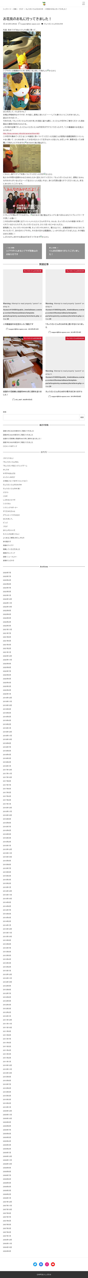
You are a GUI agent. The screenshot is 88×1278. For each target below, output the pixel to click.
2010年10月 (7, 1073)
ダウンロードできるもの (11, 515)
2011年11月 (7, 1023)
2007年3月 (7, 1228)
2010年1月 (7, 1107)
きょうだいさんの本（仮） (11, 488)
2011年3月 (7, 1054)
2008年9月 (7, 1168)
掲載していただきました (11, 549)
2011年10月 (7, 1027)
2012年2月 (7, 1012)
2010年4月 (7, 1096)
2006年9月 (7, 1251)
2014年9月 (7, 902)
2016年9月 (7, 819)
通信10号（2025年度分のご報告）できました (18, 431)
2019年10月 (7, 705)
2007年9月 (7, 1213)
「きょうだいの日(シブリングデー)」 (15, 466)
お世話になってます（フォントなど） (15, 481)
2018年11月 (7, 735)
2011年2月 (7, 1058)
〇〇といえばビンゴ (10, 446)
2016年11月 (7, 811)
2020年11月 (7, 660)
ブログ (5, 526)
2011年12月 (7, 1020)
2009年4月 (7, 1141)
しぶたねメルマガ (9, 500)
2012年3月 (7, 1008)
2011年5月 (7, 1046)
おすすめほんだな (9, 473)
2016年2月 (7, 842)
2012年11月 (7, 978)
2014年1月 (7, 925)
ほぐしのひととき (9, 530)
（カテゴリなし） (8, 458)
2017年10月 (7, 777)
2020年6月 (7, 675)
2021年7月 (7, 633)
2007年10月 (7, 1209)
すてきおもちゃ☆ (9, 511)
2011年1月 (7, 1061)
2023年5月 (7, 591)
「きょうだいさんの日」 (11, 462)
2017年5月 (7, 792)
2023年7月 (7, 588)
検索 (4, 412)
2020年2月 (7, 690)
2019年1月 (7, 728)
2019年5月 (7, 716)
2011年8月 (7, 1035)
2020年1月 (7, 694)
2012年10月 (7, 982)
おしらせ (6, 469)
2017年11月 (7, 773)
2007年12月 (7, 1202)
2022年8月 (7, 610)
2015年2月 (7, 883)
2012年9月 (7, 986)
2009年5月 (7, 1137)
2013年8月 (7, 944)
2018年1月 (7, 766)
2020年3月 (7, 686)
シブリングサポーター (10, 507)
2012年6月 (7, 997)
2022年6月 (7, 614)
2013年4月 (7, 959)
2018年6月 (7, 751)
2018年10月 (7, 739)
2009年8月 (7, 1126)
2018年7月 (7, 747)
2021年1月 (7, 652)
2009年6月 (7, 1133)
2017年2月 (7, 800)
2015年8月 (7, 864)
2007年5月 (7, 1224)
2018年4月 (7, 754)
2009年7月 (7, 1130)
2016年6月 (7, 830)
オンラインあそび (9, 477)
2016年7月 (7, 826)
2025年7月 (7, 576)
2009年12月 (7, 1111)
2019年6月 (7, 713)
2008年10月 (7, 1164)
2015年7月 (7, 868)
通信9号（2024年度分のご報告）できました (18, 435)
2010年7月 (7, 1084)
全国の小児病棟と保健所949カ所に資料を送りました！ (22, 438)
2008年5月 (7, 1183)
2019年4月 (7, 720)
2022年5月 (7, 618)
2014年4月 (7, 917)
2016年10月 (7, 815)
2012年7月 (7, 993)
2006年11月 (7, 1243)
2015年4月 (7, 876)
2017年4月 (7, 796)
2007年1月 (7, 1236)
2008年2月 (7, 1194)
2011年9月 (7, 1031)
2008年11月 (7, 1160)
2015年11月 (7, 853)
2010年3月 (7, 1099)
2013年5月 (7, 955)
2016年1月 (7, 845)
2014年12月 (7, 891)
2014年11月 (7, 895)
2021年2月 (7, 648)
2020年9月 (7, 663)
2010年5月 (7, 1092)
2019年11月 (7, 701)
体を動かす (7, 541)
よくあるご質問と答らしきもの (13, 538)
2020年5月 (7, 679)
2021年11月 (7, 629)
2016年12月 (7, 808)
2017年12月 (7, 770)
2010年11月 (7, 1069)
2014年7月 (7, 910)
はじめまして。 (8, 519)
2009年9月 (7, 1122)
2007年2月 (7, 1232)
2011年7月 (7, 1039)
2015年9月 (7, 861)
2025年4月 (7, 580)
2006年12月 (7, 1240)
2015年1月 (7, 887)
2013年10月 (7, 936)
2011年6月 (7, 1042)
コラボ (5, 496)
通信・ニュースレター (10, 557)
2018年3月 (7, 758)
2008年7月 (7, 1175)
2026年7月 (7, 572)
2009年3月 (7, 1145)
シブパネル (7, 504)
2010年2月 (7, 1103)
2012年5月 (7, 1001)
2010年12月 (7, 1065)
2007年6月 (7, 1221)
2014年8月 (7, 906)
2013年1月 (7, 970)
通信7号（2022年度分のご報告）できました (18, 442)
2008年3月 (7, 1190)
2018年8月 (7, 743)
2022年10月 (7, 607)
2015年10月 (7, 857)
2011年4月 (7, 1050)
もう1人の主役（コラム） (11, 534)
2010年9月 (7, 1077)
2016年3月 (7, 838)
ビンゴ (5, 522)
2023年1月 (7, 595)
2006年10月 (7, 1247)
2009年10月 (7, 1118)
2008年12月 (7, 1156)
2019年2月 (7, 724)
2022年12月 (7, 599)
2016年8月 (7, 823)
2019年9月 (7, 709)
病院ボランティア (9, 553)
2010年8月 (7, 1080)
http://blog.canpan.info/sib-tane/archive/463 (21, 133)
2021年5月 (7, 641)
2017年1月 (7, 804)
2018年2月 (7, 762)
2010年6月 (7, 1088)
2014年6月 (7, 914)
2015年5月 (7, 872)
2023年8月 (7, 584)
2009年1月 (7, 1152)
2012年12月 (7, 974)
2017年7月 (7, 785)
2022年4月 (7, 622)
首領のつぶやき (8, 560)
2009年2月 (7, 1149)
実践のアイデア (8, 545)
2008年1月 (7, 1198)
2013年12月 (7, 929)
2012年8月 (7, 989)
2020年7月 (7, 671)
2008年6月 (7, 1179)
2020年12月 (7, 656)
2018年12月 (7, 732)
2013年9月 (7, 940)
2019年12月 (7, 698)
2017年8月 (7, 781)
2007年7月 (7, 1217)
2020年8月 (7, 667)
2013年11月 (7, 933)
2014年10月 (7, 898)
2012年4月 (7, 1005)
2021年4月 (7, 645)
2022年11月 (7, 603)
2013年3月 (7, 963)
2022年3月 (7, 626)
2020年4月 (7, 682)
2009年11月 (7, 1115)
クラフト (6, 492)
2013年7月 (7, 948)
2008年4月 (7, 1186)
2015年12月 (7, 849)
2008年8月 (7, 1171)
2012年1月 (7, 1016)
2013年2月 (7, 967)
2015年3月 (7, 879)
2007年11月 (7, 1205)
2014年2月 (7, 921)
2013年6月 (7, 952)
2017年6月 (7, 789)
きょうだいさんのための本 (53, 24)
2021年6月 (7, 637)
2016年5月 (7, 834)
